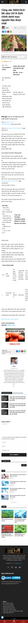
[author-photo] (14, 364)
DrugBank (14, 618)
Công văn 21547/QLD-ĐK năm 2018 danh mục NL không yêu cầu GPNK (17, 405)
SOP (3, 470)
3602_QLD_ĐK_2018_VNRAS (9, 319)
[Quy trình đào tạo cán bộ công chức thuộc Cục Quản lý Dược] (5, 476)
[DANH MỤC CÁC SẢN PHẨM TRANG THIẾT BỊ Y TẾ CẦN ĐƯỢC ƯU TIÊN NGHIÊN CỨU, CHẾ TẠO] (7, 529)
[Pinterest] (8, 32)
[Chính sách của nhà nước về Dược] (7, 514)
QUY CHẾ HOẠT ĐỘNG (8, 604)
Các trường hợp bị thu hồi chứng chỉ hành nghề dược (20, 521)
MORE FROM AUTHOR (18, 393)
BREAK (3, 506)
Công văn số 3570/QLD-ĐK (9, 181)
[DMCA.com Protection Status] (15, 579)
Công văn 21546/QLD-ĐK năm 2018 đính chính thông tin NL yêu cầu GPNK (17, 412)
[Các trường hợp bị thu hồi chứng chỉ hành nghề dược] (21, 514)
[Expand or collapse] (25, 57)
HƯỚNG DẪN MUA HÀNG (9, 608)
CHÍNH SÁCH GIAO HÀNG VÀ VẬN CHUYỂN (13, 611)
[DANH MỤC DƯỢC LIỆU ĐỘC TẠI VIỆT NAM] (21, 529)
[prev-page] (2, 418)
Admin (7, 27)
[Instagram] (12, 567)
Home (2, 5)
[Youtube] (19, 567)
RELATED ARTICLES (6, 393)
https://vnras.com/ (14, 368)
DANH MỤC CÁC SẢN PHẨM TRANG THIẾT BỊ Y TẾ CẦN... (7, 536)
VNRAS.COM (11, 325)
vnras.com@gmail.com (16, 563)
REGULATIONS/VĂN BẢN (10, 5)
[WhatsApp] (11, 32)
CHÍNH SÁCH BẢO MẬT (8, 606)
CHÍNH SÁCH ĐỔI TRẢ (8, 612)
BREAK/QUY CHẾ (5, 517)
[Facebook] (3, 32)
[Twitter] (6, 32)
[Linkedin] (16, 567)
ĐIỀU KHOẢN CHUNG (8, 603)
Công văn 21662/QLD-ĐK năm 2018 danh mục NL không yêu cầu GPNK (17, 398)
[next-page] (5, 418)
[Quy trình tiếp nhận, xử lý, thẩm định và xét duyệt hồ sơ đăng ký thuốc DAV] (5, 483)
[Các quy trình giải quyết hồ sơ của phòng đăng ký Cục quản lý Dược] (5, 490)
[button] (2, 2)
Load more (13, 502)
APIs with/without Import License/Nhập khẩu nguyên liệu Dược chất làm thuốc (13, 6)
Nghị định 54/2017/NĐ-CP (14, 128)
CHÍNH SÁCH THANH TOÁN (9, 609)
